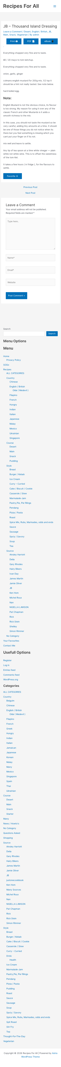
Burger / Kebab (17, 474)
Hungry (13, 404)
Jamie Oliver (16, 583)
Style (9, 466)
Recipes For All (21, 6)
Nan (12, 602)
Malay (13, 424)
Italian (13, 414)
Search (6, 329)
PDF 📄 (31, 41)
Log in (6, 665)
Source (10, 551)
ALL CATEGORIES (15, 373)
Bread (12, 469)
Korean (9, 757)
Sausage (14, 531)
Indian (13, 409)
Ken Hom (14, 593)
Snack (12, 34)
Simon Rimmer (17, 631)
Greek (9, 728)
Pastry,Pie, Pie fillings (20, 503)
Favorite (11, 176)
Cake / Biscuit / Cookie (21, 488)
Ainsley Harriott (17, 554)
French (13, 400)
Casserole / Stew (18, 493)
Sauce (13, 527)
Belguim (10, 700)
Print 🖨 (14, 41)
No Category (12, 636)
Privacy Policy (13, 360)
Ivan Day (14, 573)
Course (10, 443)
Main (5, 34)
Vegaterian (22, 34)
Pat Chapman (16, 612)
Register (7, 660)
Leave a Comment (12, 31)
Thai (8, 786)
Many (9, 767)
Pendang (14, 508)
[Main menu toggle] (55, 6)
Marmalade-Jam (18, 498)
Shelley (13, 626)
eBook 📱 (49, 41)
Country (10, 378)
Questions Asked (11, 833)
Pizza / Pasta (16, 512)
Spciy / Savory (17, 536)
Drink (9, 956)
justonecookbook (14, 880)
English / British (39, 31)
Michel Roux (16, 597)
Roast (12, 517)
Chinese (14, 382)
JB (49, 31)
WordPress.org (10, 679)
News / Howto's (11, 823)
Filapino (13, 395)
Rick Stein (15, 621)
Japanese (14, 419)
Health (13, 960)
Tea (11, 546)
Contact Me (9, 645)
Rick (12, 617)
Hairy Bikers (16, 569)
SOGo (6, 365)
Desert (27, 31)
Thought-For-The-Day (14, 1036)
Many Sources (13, 889)
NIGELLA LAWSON (19, 607)
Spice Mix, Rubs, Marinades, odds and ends (31, 522)
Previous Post (30, 187)
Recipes (7, 369)
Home (6, 356)
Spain (9, 781)
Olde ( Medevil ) (20, 390)
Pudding (14, 461)
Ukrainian (14, 433)
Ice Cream (15, 479)
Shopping (8, 838)
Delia (12, 559)
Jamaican (11, 748)
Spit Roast (11, 1022)
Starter (9, 814)
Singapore (15, 438)
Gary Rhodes (16, 564)
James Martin (16, 578)
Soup (12, 541)
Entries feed (9, 670)
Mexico (13, 428)
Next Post (30, 193)
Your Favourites (11, 641)
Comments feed (11, 675)
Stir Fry (10, 1027)
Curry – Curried (17, 484)
